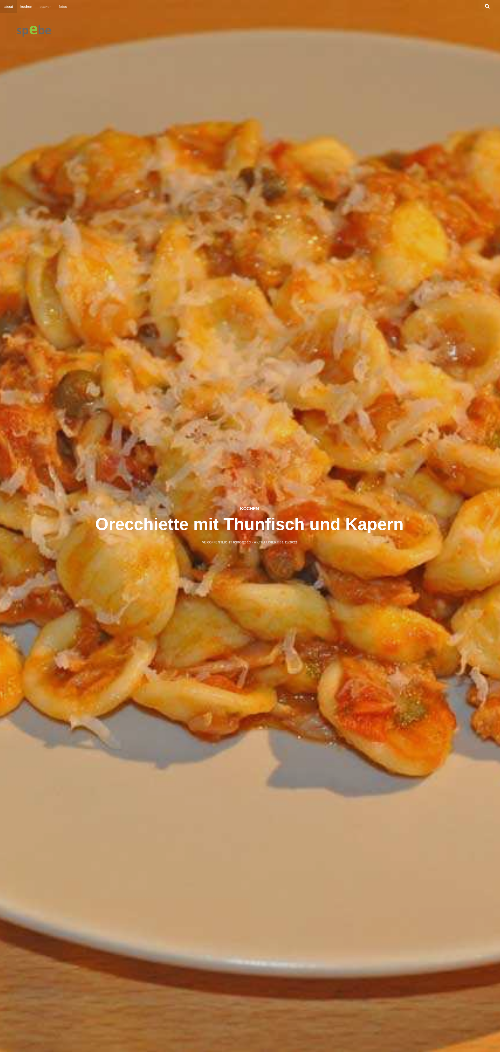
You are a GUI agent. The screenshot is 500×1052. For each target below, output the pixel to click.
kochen (26, 6)
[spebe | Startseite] (34, 31)
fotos (63, 6)
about (8, 6)
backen (46, 6)
